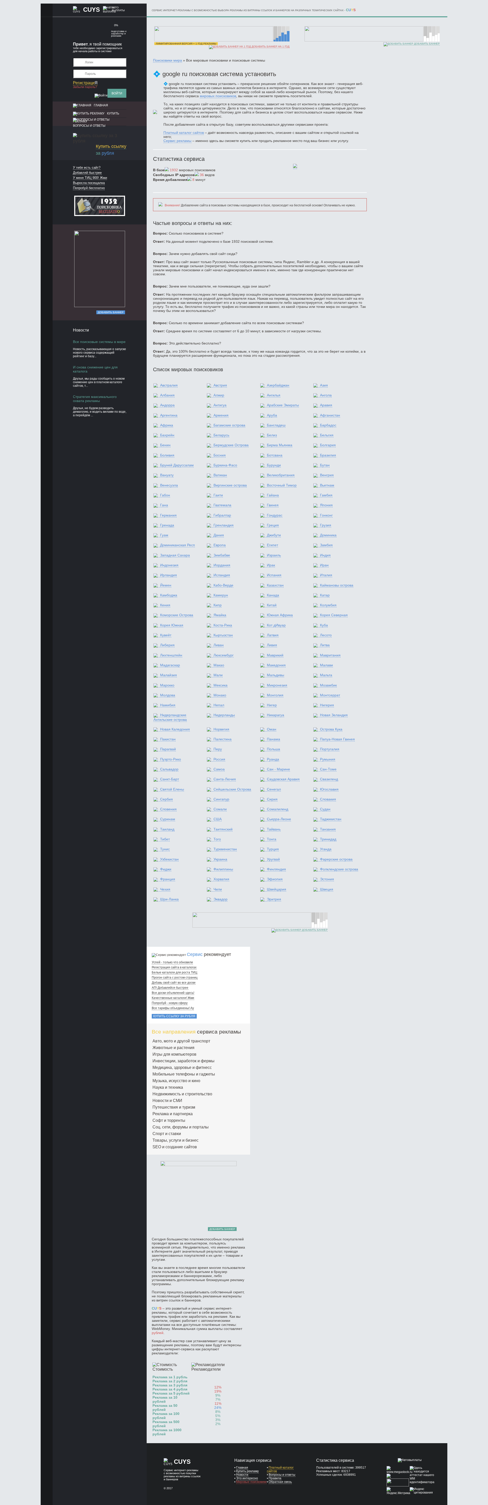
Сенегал (274, 789)
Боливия (167, 455)
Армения (221, 415)
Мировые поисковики (251, 1482)
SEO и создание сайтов (174, 1147)
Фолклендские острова (339, 869)
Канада (273, 595)
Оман (271, 729)
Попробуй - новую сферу (170, 1003)
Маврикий (275, 655)
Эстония (327, 879)
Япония (326, 505)
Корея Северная (334, 615)
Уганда (325, 849)
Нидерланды (224, 715)
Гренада (167, 525)
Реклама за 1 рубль (170, 1377)
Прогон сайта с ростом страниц (174, 977)
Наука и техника (167, 1087)
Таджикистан (330, 819)
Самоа (219, 769)
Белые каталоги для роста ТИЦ (174, 972)
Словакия (328, 799)
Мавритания (330, 655)
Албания (167, 395)
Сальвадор (169, 769)
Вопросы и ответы (89, 125)
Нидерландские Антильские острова (170, 717)
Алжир (219, 395)
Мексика (220, 685)
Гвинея (273, 505)
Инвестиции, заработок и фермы (183, 1061)
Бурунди (274, 465)
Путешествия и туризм (173, 1107)
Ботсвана (274, 455)
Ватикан (220, 475)
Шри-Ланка (169, 899)
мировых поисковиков (218, 96)
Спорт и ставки (166, 1133)
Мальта (326, 675)
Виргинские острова (230, 485)
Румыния (327, 759)
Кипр (218, 605)
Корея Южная (171, 625)
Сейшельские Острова (232, 789)
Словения (168, 809)
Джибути (274, 535)
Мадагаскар (170, 665)
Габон (165, 495)
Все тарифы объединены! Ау (173, 1008)
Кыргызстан (223, 635)
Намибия (167, 705)
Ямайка (220, 615)
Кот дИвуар (276, 625)
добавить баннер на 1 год (270, 46)
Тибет (165, 839)
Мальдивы (275, 675)
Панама (273, 739)
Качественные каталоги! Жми (173, 998)
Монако (220, 695)
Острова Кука (331, 729)
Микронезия (277, 685)
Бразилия (328, 455)
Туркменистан (225, 849)
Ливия (272, 645)
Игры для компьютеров (174, 1054)
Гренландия (224, 525)
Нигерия (327, 705)
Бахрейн (167, 435)
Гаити (218, 495)
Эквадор (220, 899)
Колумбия (328, 605)
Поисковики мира (167, 60)
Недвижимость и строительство (182, 1094)
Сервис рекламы (177, 141)
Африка (166, 425)
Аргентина (168, 415)
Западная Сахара (175, 555)
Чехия (165, 889)
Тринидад (328, 839)
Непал (219, 705)
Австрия (220, 385)
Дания (219, 535)
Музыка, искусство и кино (176, 1081)
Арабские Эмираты (283, 405)
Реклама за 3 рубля (169, 1385)
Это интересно (247, 1478)
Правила (275, 1478)
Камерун (221, 595)
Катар (325, 595)
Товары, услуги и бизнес (175, 1140)
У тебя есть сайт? (86, 167)
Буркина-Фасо (225, 465)
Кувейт (165, 635)
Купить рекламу (247, 1471)
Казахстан (275, 585)
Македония (276, 665)
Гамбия (326, 495)
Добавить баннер (111, 312)
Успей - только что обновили (172, 962)
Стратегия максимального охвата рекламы (95, 399)
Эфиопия (275, 879)
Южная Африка (280, 615)
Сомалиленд (277, 809)
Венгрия (327, 475)
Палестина (223, 739)
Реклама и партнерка (172, 1114)
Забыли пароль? (85, 87)
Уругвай (273, 859)
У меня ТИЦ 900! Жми (90, 178)
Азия (324, 385)
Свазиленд (329, 779)
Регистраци (85, 83)
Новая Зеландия (334, 715)
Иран (324, 565)
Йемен (165, 585)
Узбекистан (169, 859)
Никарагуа (275, 715)
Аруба (272, 415)
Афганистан (330, 415)
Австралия (169, 385)
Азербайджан (278, 385)
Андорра (167, 405)
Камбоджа (168, 595)
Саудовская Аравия (283, 779)
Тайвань (274, 829)
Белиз (272, 435)
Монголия (275, 695)
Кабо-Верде (223, 585)
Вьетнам (327, 485)
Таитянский (223, 829)
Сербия (166, 799)
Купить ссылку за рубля (174, 1016)
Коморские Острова (176, 615)
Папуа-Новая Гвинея (337, 739)
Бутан (325, 465)
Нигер (272, 705)
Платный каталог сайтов (183, 133)
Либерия (167, 645)
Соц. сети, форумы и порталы (180, 1127)
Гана (164, 505)
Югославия (329, 789)
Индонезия (169, 565)
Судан (325, 809)
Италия (326, 575)
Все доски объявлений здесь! (173, 993)
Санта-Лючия (225, 779)
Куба (324, 625)
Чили (218, 889)
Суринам (167, 819)
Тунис (165, 849)
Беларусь (221, 435)
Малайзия (168, 675)
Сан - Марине (278, 769)
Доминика (328, 535)
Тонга (271, 839)
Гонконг (326, 515)
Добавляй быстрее (87, 173)
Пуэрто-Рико (170, 759)
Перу (218, 749)
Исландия (222, 575)
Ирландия (168, 575)
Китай (272, 605)
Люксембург (224, 655)
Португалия (329, 749)
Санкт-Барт (169, 779)
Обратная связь (280, 1482)
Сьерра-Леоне (279, 819)
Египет (272, 545)
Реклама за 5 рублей (171, 1393)
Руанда (273, 759)
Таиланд (167, 829)
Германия (168, 515)
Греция (273, 525)
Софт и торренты (168, 1120)
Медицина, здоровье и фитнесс (182, 1067)
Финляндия (276, 869)
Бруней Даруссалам (177, 465)
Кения (165, 605)
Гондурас (274, 515)
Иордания (222, 565)
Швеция (326, 889)
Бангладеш (276, 425)
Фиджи (165, 869)
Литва (325, 645)
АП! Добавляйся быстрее (170, 988)
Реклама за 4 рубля (169, 1389)
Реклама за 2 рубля (169, 1381)
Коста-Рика (223, 625)
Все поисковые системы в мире (99, 342)
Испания (274, 575)
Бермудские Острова (231, 445)
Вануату (167, 475)
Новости (242, 1475)
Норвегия (221, 729)
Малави (326, 665)
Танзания (328, 829)
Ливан (219, 645)
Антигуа (220, 405)
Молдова (167, 695)
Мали (218, 675)
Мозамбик (328, 685)
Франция (167, 879)
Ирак (271, 565)
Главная (101, 105)
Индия (325, 555)
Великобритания (281, 475)
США (218, 819)
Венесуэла (169, 485)
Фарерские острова (336, 859)
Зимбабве (222, 555)
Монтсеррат (330, 695)
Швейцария (276, 889)
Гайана (273, 495)
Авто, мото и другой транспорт (181, 1041)
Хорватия (221, 879)
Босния (220, 455)
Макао (219, 665)
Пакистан (168, 739)
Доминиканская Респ (177, 545)
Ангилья (273, 395)
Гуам (164, 535)
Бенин (165, 445)
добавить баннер (426, 43)
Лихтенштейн (171, 655)
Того (217, 839)
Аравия (326, 405)
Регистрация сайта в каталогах (174, 967)
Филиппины (223, 869)
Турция (273, 849)
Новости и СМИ (167, 1100)
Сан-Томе (328, 769)
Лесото (326, 635)
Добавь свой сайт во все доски (173, 982)
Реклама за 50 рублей (164, 1407)
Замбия (326, 545)
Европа (220, 545)
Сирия (272, 799)
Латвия (273, 635)
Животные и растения (173, 1047)
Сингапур (221, 799)
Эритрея (274, 899)
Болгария (328, 445)
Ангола (326, 395)
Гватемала (222, 505)
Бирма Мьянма (279, 445)
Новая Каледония (175, 729)
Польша (273, 749)
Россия (219, 759)
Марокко (167, 685)
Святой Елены (172, 789)
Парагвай (168, 749)
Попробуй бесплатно (89, 188)
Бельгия (326, 435)
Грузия (325, 525)
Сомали (220, 809)
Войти (117, 93)
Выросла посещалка (89, 183)
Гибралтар (222, 515)
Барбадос (328, 425)
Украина (220, 859)
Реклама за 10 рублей (164, 1399)
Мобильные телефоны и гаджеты (183, 1074)
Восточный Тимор (282, 485)
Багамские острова (229, 425)
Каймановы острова (336, 585)
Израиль (274, 555)
